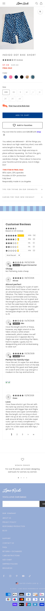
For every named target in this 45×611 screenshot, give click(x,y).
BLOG (4, 530)
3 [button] (22, 434)
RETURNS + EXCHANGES (12, 551)
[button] (8, 60)
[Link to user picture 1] (7, 382)
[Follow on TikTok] (29, 576)
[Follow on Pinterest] (17, 576)
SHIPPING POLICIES (10, 564)
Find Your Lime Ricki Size (19, 106)
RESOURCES (7, 568)
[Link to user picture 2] (9, 382)
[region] (22, 465)
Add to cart (23, 115)
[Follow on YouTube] (23, 576)
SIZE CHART (7, 559)
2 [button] (17, 434)
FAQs (4, 547)
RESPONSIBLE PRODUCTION (13, 526)
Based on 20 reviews (14, 231)
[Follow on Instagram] (10, 576)
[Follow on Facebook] (3, 576)
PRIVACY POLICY (9, 522)
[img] (18, 262)
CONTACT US (8, 543)
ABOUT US (6, 518)
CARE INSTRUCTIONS (11, 555)
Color (4, 73)
